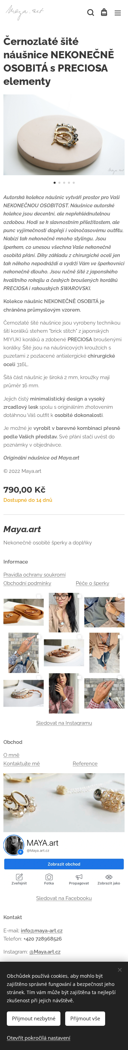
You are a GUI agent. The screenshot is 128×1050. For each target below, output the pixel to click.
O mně (11, 755)
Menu (118, 12)
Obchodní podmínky (27, 583)
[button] (90, 12)
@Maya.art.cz (44, 952)
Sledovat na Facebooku (64, 898)
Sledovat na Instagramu (64, 723)
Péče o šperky (92, 583)
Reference (85, 764)
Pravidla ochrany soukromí (34, 575)
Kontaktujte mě (21, 764)
